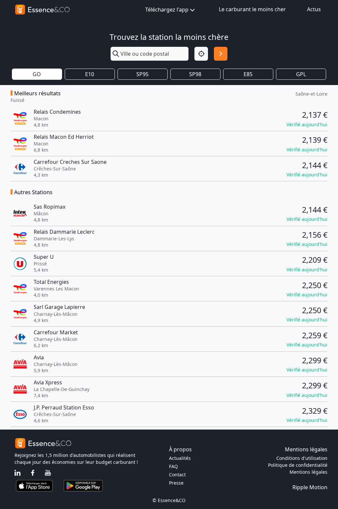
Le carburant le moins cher (252, 9)
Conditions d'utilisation (301, 458)
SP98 (195, 74)
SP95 (142, 74)
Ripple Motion (309, 487)
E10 (89, 74)
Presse (176, 483)
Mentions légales (308, 472)
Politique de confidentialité (297, 465)
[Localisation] (201, 53)
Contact (177, 474)
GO (37, 74)
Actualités (180, 458)
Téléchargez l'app (166, 9)
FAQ (173, 466)
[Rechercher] (220, 53)
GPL (301, 74)
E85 (248, 74)
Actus (314, 9)
